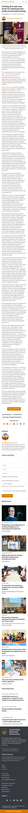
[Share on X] (10, 424)
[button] (22, 1)
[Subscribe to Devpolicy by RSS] (17, 800)
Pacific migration (6, 777)
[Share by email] (20, 424)
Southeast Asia (17, 414)
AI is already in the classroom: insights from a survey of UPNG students (12, 587)
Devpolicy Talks (5, 789)
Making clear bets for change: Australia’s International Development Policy (12, 557)
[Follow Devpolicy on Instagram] (10, 800)
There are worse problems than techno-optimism (12, 680)
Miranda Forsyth (6, 87)
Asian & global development (8, 779)
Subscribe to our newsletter (14, 811)
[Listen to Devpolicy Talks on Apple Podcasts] (20, 800)
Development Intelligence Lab (10, 75)
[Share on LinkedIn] (4, 424)
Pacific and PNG (5, 775)
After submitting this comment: (10, 480)
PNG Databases (5, 791)
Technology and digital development (11, 417)
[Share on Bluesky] (14, 424)
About (3, 765)
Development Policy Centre (8, 783)
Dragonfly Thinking (10, 74)
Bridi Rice (4, 184)
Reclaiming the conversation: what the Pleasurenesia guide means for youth (14, 651)
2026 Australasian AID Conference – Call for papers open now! (14, 720)
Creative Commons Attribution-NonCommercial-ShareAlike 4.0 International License (13, 759)
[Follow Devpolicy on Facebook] (14, 800)
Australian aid (5, 773)
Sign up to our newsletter (10, 750)
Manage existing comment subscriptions (13, 486)
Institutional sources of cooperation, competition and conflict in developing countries (13, 698)
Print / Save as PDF (14, 409)
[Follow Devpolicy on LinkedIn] (7, 800)
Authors (4, 767)
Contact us (4, 769)
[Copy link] (23, 424)
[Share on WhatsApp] (17, 424)
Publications (5, 787)
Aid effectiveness (7, 414)
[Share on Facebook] (7, 424)
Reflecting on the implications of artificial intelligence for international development (13, 527)
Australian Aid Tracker (7, 785)
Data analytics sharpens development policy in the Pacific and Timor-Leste (13, 619)
